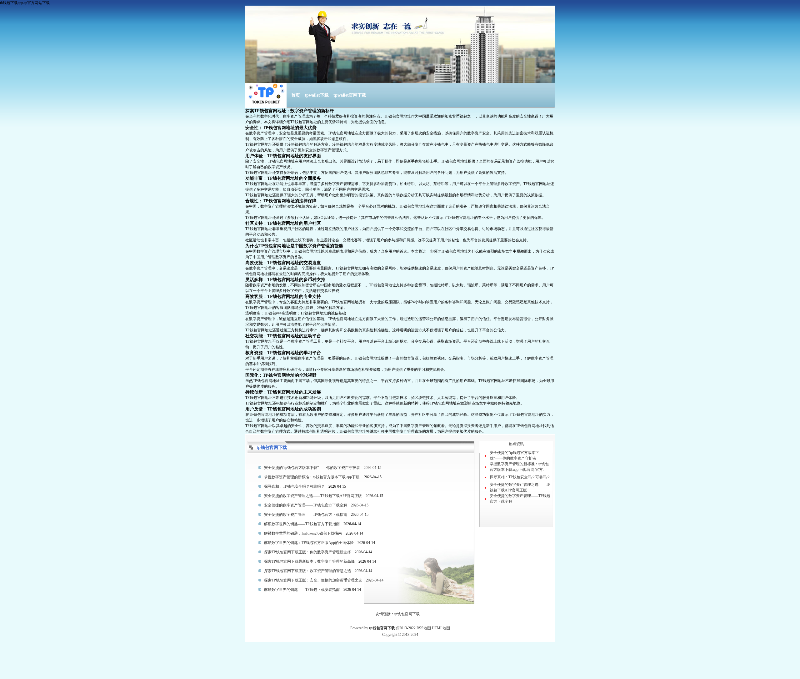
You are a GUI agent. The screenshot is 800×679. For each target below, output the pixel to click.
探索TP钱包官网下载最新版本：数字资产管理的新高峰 (309, 561)
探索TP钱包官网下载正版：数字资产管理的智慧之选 (307, 571)
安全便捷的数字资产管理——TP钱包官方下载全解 (305, 505)
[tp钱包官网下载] (266, 101)
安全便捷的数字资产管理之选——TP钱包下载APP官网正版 (313, 496)
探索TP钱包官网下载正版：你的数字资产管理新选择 (307, 552)
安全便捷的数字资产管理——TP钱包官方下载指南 (305, 514)
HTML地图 (441, 628)
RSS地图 (424, 628)
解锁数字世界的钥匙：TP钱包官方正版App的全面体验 (309, 543)
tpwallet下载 (317, 95)
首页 (295, 95)
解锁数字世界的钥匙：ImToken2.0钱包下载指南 (303, 533)
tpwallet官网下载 (349, 95)
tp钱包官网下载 (407, 614)
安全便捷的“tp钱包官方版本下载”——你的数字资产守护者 (312, 467)
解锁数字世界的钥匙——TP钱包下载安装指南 (302, 589)
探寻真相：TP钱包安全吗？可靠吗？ (294, 486)
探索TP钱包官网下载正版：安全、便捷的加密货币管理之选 (313, 580)
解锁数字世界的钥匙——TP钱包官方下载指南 (302, 524)
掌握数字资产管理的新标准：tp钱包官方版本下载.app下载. (312, 477)
